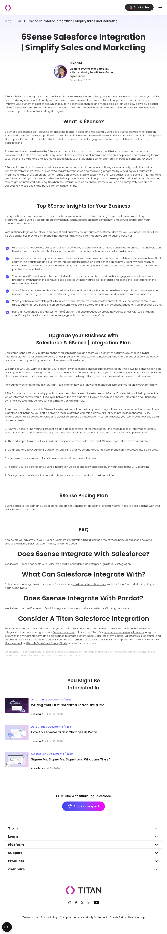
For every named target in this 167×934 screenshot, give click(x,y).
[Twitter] (82, 902)
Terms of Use (30, 917)
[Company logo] (8, 8)
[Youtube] (96, 902)
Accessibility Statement (92, 917)
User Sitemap (136, 917)
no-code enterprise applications (124, 632)
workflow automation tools (89, 584)
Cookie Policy (118, 917)
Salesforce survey (64, 632)
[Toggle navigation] (160, 7)
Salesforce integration (107, 369)
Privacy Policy (49, 917)
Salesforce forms (105, 636)
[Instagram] (69, 902)
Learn (13, 836)
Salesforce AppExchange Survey (126, 639)
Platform (16, 844)
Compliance (68, 917)
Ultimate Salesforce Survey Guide (46, 643)
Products (16, 861)
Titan (13, 828)
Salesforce (134, 107)
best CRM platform (37, 353)
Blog (8, 21)
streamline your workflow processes (108, 96)
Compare (16, 869)
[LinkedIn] (88, 902)
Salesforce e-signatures (139, 636)
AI (19, 21)
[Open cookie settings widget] (7, 927)
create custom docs (81, 636)
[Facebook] (76, 902)
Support (15, 853)
